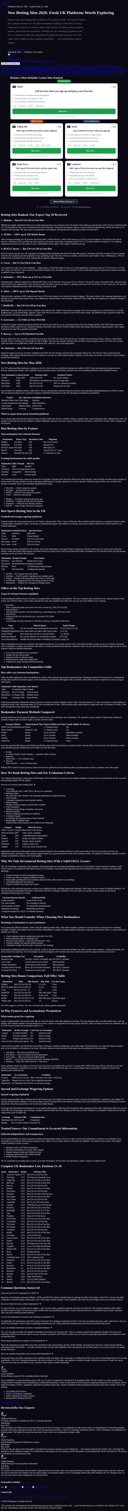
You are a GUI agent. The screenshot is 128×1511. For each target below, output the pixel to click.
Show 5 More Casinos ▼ (64, 202)
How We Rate (45, 1497)
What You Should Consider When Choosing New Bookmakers (100, 70)
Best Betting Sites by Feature (83, 66)
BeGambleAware (13, 1487)
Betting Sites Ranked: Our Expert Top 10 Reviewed (22, 66)
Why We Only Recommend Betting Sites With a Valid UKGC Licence (44, 70)
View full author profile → (11, 1402)
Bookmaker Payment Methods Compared (76, 68)
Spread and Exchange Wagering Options (99, 73)
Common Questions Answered (95, 75)
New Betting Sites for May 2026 (57, 66)
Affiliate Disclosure (31, 1497)
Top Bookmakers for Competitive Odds (42, 68)
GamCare (26, 1487)
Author (4, 4)
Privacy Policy (6, 1497)
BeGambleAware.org (84, 207)
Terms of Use (18, 1497)
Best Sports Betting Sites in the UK (109, 66)
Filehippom (5, 2)
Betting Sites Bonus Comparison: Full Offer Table (21, 73)
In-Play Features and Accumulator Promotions (62, 73)
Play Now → (64, 111)
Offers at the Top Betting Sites (13, 68)
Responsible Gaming (60, 1497)
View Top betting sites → (18, 50)
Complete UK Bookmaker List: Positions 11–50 (61, 75)
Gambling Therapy (41, 1487)
